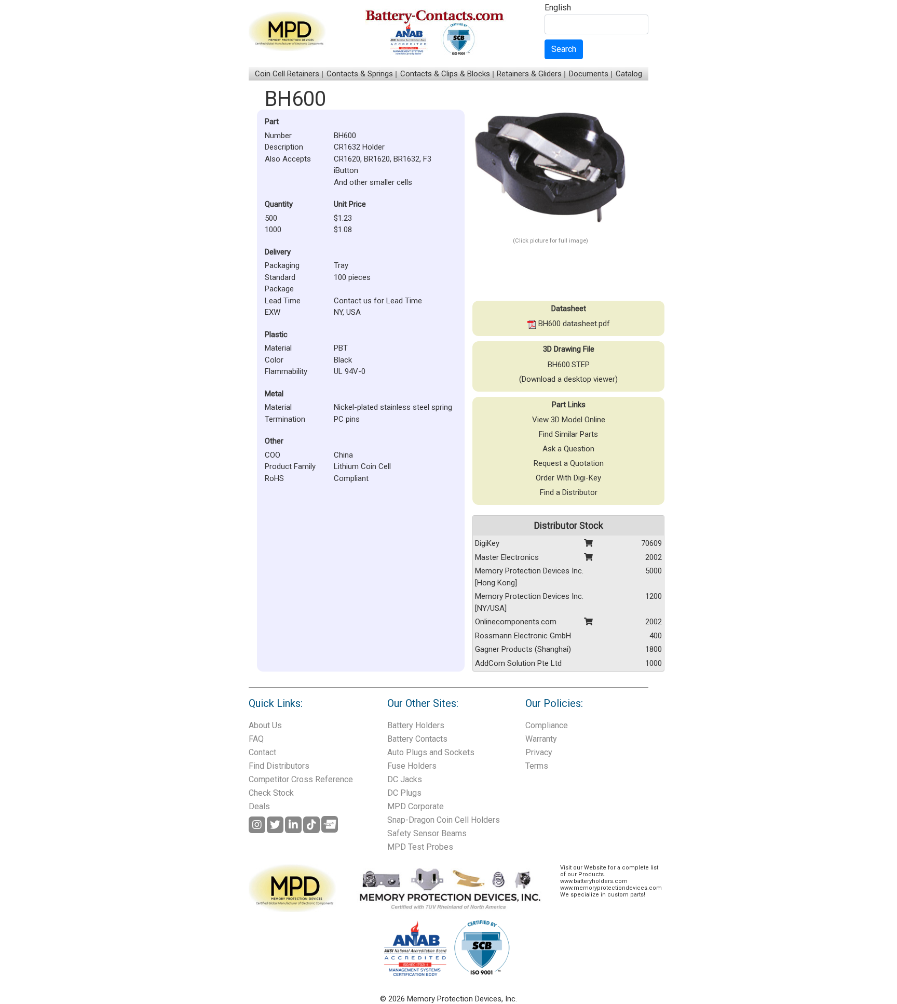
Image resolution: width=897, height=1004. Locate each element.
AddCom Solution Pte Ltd (518, 663)
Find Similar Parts (568, 434)
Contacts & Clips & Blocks (445, 73)
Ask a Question (568, 448)
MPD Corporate (415, 806)
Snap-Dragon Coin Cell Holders (443, 820)
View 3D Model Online (568, 419)
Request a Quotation (569, 463)
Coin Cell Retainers (287, 73)
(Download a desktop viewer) (568, 379)
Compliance (546, 725)
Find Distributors (279, 766)
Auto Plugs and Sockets (430, 752)
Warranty (541, 739)
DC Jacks (404, 779)
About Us (265, 725)
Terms (536, 766)
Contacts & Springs (360, 73)
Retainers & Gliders (529, 73)
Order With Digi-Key (568, 478)
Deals (259, 806)
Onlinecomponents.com (515, 621)
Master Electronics (507, 557)
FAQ (256, 739)
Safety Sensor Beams (427, 833)
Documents (588, 73)
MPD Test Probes (420, 847)
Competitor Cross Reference (301, 779)
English (558, 8)
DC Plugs (404, 793)
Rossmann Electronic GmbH (523, 635)
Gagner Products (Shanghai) (523, 649)
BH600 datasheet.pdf (573, 323)
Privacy (538, 752)
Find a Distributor (568, 492)
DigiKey (487, 543)
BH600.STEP (569, 364)
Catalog (629, 73)
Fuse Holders (412, 766)
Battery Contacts (417, 739)
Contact (262, 752)
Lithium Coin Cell (362, 466)
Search (563, 49)
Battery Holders (415, 725)
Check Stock (271, 793)
